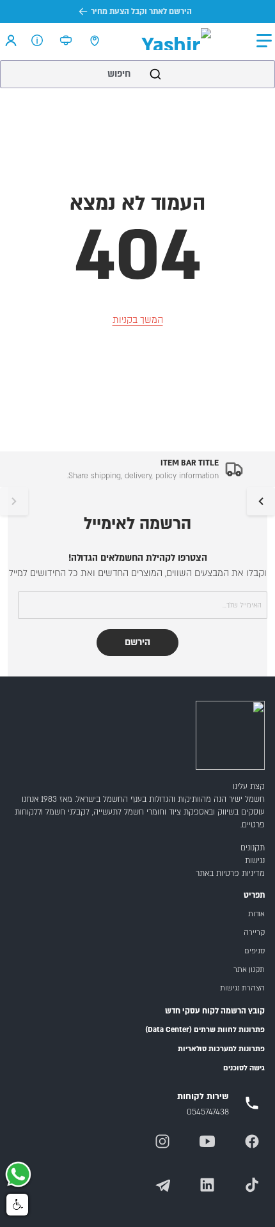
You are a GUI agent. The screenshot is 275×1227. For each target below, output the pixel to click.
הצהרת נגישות (242, 988)
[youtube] (207, 1141)
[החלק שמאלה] (14, 501)
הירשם (137, 642)
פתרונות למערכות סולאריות (221, 1049)
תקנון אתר (249, 969)
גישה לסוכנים (244, 1068)
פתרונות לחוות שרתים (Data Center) (205, 1030)
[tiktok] (252, 1185)
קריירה (254, 932)
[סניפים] (95, 40)
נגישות (255, 861)
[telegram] (162, 1185)
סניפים (254, 951)
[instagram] (162, 1141)
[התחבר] (11, 40)
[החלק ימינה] (261, 501)
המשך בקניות (138, 320)
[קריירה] (66, 40)
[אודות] (37, 40)
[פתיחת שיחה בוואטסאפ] (18, 1175)
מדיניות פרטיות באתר (230, 873)
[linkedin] (207, 1185)
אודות (256, 914)
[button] (264, 41)
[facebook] (252, 1141)
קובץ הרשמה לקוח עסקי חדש (215, 1011)
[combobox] (137, 74)
